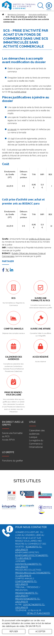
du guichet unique (18, 92)
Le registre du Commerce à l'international (36, 443)
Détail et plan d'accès (38, 613)
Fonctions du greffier (12, 460)
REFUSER (14, 631)
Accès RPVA (8, 439)
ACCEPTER (40, 631)
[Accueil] (3, 14)
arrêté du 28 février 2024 (39, 239)
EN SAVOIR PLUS (33, 626)
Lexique (33, 437)
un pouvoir (12, 129)
